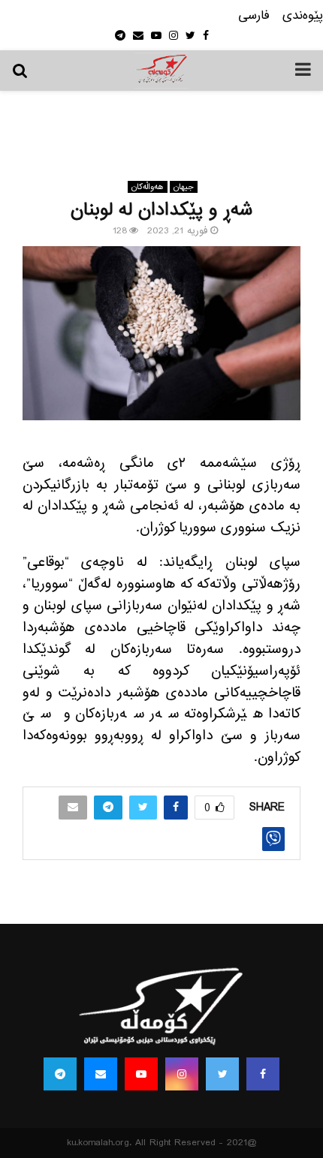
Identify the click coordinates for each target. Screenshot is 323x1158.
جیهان (184, 187)
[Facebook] (262, 1073)
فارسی (254, 16)
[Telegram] (60, 1073)
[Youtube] (141, 1073)
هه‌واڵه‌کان (147, 187)
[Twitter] (222, 1073)
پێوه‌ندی (302, 16)
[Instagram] (181, 1073)
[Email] (100, 1073)
